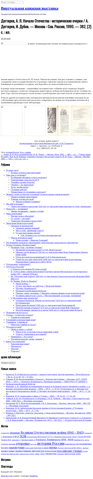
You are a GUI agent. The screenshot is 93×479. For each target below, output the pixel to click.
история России (12, 152)
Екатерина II (8, 436)
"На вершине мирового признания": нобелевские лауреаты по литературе (42, 242)
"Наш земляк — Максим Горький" (32, 240)
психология (51, 451)
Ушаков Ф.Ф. (6, 440)
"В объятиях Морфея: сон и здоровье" (29, 177)
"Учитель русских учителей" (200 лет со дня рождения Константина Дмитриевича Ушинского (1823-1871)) (48, 260)
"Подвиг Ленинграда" (26, 288)
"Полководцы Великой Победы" (31, 291)
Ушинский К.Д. (16, 440)
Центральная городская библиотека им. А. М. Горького (47, 143)
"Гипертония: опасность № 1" (25, 180)
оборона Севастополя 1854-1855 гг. (69, 448)
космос (5, 447)
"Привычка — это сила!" (22, 336)
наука (53, 447)
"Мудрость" (16, 346)
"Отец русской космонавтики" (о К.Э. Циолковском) (41, 257)
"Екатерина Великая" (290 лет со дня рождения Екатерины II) (45, 305)
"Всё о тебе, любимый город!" (30, 230)
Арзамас (15, 432)
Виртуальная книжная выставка (29, 8)
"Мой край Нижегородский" (20, 223)
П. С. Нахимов (56, 437)
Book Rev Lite (6, 476)
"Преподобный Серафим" (28, 201)
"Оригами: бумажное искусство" (26, 221)
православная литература (29, 450)
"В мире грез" (12, 170)
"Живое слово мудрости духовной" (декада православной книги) (37, 194)
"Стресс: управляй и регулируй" (31, 334)
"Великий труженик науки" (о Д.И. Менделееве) (38, 250)
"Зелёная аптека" (19, 189)
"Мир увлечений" (14, 213)
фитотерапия (70, 454)
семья (31, 454)
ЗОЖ (23, 436)
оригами (86, 448)
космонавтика (84, 443)
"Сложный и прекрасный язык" (21, 320)
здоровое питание (8, 444)
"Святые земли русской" (22, 199)
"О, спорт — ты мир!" (20, 218)
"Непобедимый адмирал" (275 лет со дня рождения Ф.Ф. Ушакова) (47, 307)
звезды (87, 440)
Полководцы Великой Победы (20, 384)
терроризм (60, 454)
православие (8, 451)
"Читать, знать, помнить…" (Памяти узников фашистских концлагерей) (50, 293)
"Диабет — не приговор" (22, 184)
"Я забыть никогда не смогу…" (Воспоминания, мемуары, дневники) (48, 295)
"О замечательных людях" (28, 233)
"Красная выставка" (20, 344)
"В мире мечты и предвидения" (26, 172)
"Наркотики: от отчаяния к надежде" (28, 192)
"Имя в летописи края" (22, 238)
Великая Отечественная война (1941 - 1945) (52, 432)
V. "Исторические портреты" (24, 298)
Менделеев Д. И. (43, 437)
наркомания (29, 448)
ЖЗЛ (16, 436)
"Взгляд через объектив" (22, 216)
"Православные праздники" (24, 197)
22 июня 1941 (5, 433)
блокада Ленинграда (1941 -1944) (54, 439)
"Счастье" (15, 351)
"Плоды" (15, 348)
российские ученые (69, 450)
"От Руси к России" (15, 266)
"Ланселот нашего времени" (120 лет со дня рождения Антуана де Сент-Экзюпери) (51, 206)
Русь (22, 152)
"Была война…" (23, 283)
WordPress (34, 476)
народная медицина (41, 448)
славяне (28, 152)
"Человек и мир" (14, 327)
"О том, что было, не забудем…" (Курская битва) (38, 286)
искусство (33, 444)
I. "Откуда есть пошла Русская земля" (29, 269)
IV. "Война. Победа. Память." (24, 281)
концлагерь (70, 444)
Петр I (74, 437)
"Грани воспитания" (20, 317)
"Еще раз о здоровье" (16, 175)
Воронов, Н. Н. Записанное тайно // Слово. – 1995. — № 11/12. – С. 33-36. (41, 396)
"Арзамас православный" (28, 228)
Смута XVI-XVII (84, 437)
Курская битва (32, 437)
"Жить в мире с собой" (22, 329)
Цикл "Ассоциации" (15, 341)
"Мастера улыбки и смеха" (23, 324)
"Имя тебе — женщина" (17, 209)
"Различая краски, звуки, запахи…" (27, 339)
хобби (78, 454)
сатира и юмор (24, 454)
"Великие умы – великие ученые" (27, 247)
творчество (51, 453)
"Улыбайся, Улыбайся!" (17, 322)
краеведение (17, 447)
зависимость (79, 440)
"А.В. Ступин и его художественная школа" (40, 235)
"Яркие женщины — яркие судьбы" (27, 211)
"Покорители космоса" (17, 312)
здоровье (23, 443)
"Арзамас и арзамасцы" (22, 225)
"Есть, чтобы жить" (20, 187)
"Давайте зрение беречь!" (23, 182)
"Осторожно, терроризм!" (18, 264)
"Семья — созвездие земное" (19, 315)
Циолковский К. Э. (28, 440)
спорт (42, 454)
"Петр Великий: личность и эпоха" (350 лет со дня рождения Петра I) (49, 310)
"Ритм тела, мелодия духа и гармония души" (37, 332)
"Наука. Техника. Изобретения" (21, 245)
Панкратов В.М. (67, 437)
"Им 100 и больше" (15, 204)
